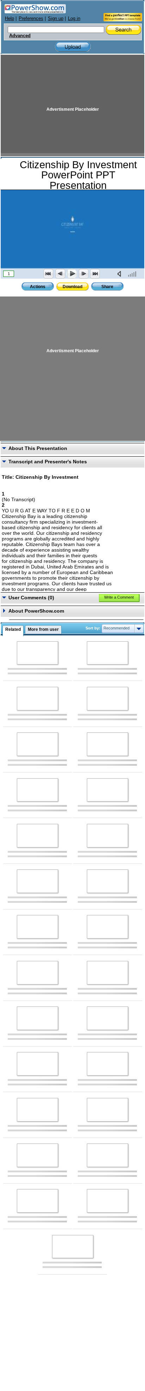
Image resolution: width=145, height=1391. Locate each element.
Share (107, 286)
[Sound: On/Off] (120, 273)
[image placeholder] (37, 653)
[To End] (95, 273)
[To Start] (48, 273)
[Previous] (60, 273)
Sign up (55, 18)
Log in (74, 18)
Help (9, 18)
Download (72, 286)
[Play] (72, 273)
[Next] (83, 273)
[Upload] (73, 47)
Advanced (20, 35)
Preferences (31, 18)
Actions (37, 286)
